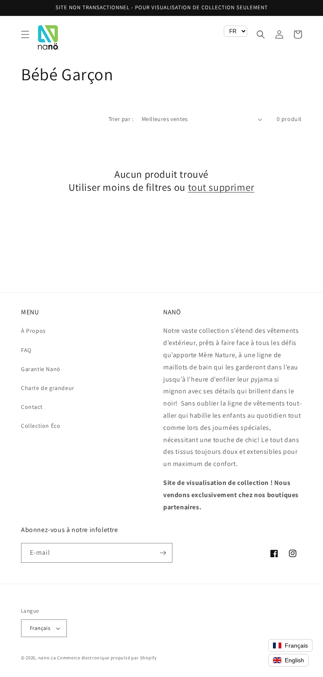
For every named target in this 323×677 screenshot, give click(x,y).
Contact (31, 407)
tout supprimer (221, 187)
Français (40, 628)
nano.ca (47, 658)
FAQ (26, 350)
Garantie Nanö (41, 369)
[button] (25, 34)
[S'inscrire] (163, 553)
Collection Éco (40, 425)
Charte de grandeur (47, 388)
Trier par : (121, 119)
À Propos (33, 331)
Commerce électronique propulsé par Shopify (106, 658)
